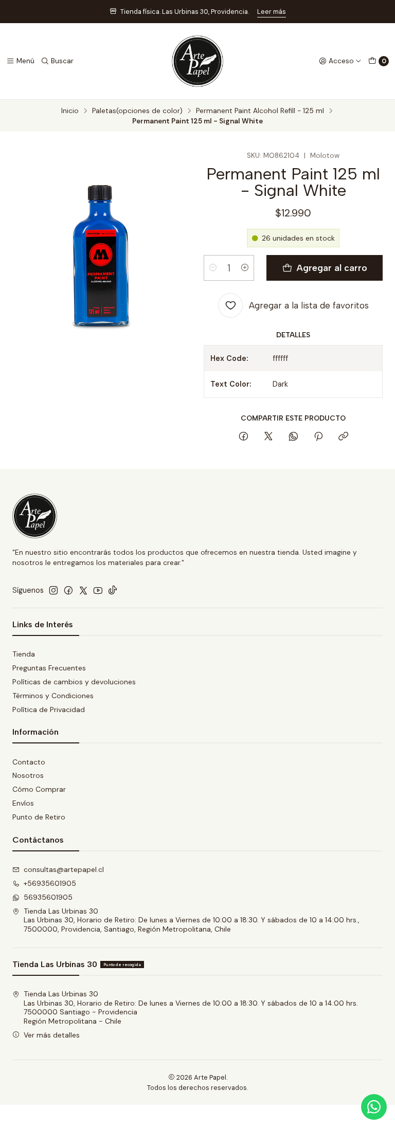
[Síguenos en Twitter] (83, 590)
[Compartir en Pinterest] (318, 437)
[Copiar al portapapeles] (343, 437)
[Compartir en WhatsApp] (293, 437)
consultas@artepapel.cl (64, 869)
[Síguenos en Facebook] (68, 590)
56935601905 (48, 897)
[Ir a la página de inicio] (197, 61)
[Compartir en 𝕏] (268, 437)
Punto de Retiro (38, 817)
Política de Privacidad (48, 709)
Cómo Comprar (39, 789)
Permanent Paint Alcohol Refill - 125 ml (260, 111)
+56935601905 (50, 883)
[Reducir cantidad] (213, 268)
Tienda (23, 654)
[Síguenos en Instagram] (53, 590)
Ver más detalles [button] (52, 1035)
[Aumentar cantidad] (245, 268)
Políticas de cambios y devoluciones (74, 681)
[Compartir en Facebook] (243, 437)
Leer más (271, 11)
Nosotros (28, 775)
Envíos (23, 803)
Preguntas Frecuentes (49, 667)
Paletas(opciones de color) (137, 111)
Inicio (70, 111)
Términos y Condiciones (53, 695)
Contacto (28, 762)
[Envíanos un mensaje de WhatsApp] (374, 1107)
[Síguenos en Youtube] (98, 590)
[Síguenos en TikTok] (112, 590)
